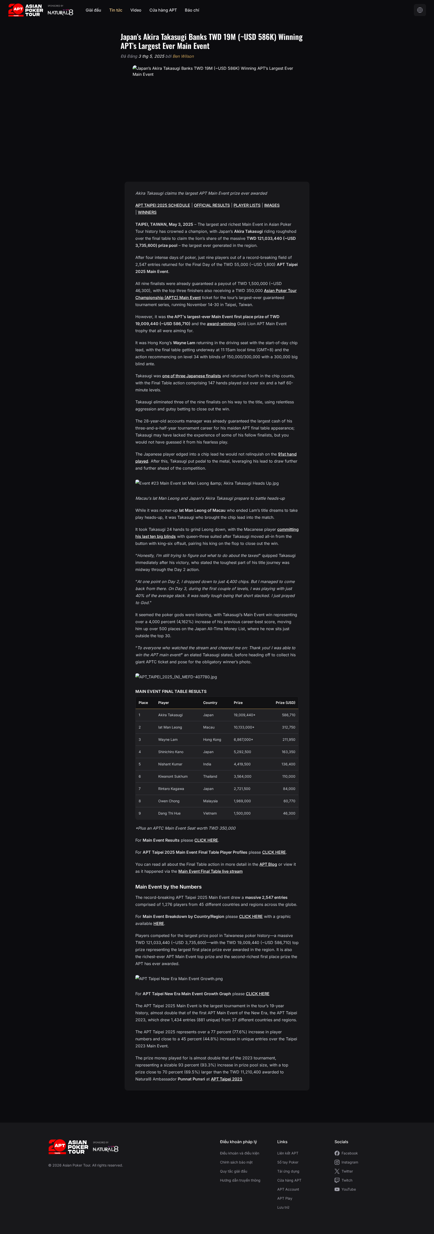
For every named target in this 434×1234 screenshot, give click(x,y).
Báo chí (192, 10)
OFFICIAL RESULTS (212, 205)
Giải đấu (93, 10)
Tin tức (115, 10)
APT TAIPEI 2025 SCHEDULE (162, 205)
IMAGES (272, 205)
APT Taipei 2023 (226, 1078)
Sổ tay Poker (287, 1162)
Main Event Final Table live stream (210, 871)
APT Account (288, 1189)
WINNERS (147, 212)
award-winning (221, 323)
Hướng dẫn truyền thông (240, 1180)
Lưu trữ (283, 1207)
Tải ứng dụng (288, 1171)
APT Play (284, 1198)
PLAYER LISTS (247, 205)
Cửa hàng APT (163, 10)
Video (135, 10)
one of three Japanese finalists (191, 375)
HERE (158, 923)
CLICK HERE (206, 840)
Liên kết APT (287, 1153)
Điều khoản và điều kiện (239, 1153)
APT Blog (268, 864)
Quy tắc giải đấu (233, 1171)
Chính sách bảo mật (236, 1162)
